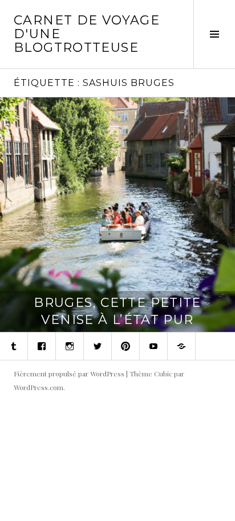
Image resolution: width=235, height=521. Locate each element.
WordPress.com (38, 387)
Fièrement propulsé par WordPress (69, 373)
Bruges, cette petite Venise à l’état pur (117, 311)
